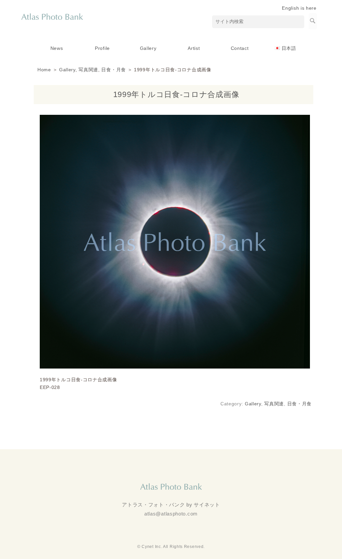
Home (44, 69)
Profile (102, 48)
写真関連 (88, 69)
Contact (240, 48)
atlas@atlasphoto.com (171, 513)
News (56, 48)
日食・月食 (113, 69)
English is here (299, 8)
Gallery (148, 48)
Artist (194, 48)
